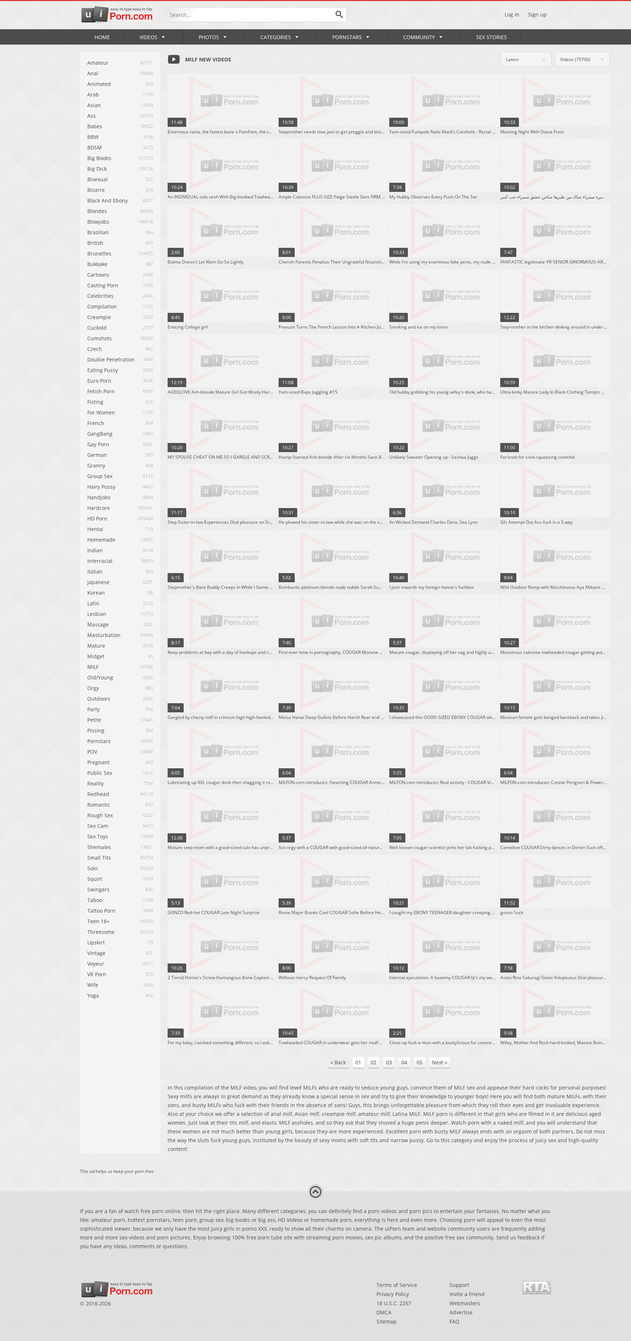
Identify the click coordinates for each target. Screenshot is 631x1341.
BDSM (94, 147)
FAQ (454, 1321)
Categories (275, 37)
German (97, 454)
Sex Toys (97, 836)
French (95, 423)
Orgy (93, 688)
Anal (92, 73)
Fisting (95, 401)
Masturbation (104, 635)
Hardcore (98, 507)
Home (102, 37)
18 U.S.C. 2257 (393, 1303)
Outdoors (98, 698)
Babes (94, 126)
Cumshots (99, 338)
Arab (93, 94)
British (95, 242)
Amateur (97, 62)
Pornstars (347, 37)
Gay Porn (98, 444)
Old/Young (100, 677)
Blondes (97, 211)
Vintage (96, 953)
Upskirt (96, 942)
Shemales (99, 847)
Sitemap (386, 1321)
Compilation (102, 306)
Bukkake (97, 264)
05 (419, 1062)
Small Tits (99, 857)
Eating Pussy (102, 370)
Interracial (99, 560)
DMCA (383, 1312)
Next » (439, 1062)
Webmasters (465, 1303)
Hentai (95, 529)
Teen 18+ (98, 921)
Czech (94, 348)
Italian (95, 571)
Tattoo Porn (101, 910)
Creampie (99, 317)
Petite (94, 719)
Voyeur (95, 963)
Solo (92, 868)
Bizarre (96, 189)
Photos (209, 37)
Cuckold (97, 327)
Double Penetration (111, 359)
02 (373, 1062)
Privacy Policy (392, 1294)
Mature (96, 645)
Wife (92, 984)
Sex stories (491, 37)
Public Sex (99, 772)
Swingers (98, 889)
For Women (101, 412)
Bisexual (97, 179)
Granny (96, 465)
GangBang (99, 433)
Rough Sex (100, 815)
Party (93, 709)
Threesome (101, 931)
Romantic (98, 804)
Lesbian (96, 613)
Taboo (94, 900)
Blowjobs (98, 221)
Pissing (95, 730)
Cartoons (98, 274)
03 (389, 1062)
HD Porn (97, 518)
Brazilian (98, 232)
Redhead (98, 794)
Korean (96, 592)
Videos (148, 37)
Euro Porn (99, 380)
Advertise (461, 1312)
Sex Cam (97, 825)
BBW (93, 136)
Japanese (98, 582)
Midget (95, 656)
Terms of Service (396, 1284)
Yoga (93, 995)
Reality (95, 783)
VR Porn (96, 974)
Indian (95, 550)
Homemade (101, 539)
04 (404, 1062)
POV (92, 751)
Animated (99, 83)
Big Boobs (99, 158)
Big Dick (97, 168)
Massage (98, 624)
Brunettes (99, 253)
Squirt (94, 878)
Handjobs (99, 497)
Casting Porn (102, 285)
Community (419, 37)
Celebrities (100, 295)
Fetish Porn (101, 391)
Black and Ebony (107, 200)
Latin (93, 603)
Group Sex (99, 476)
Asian (94, 105)
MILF (93, 666)
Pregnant (98, 762)
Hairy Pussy (101, 486)
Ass (91, 115)
